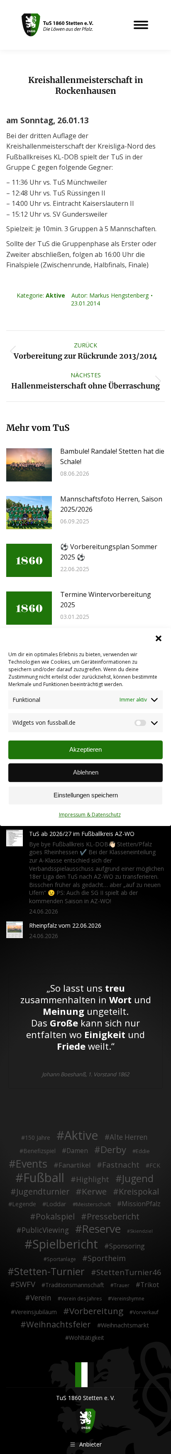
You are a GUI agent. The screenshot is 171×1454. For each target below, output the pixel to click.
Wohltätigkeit (86, 1338)
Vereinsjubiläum (36, 1312)
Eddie (143, 1151)
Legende (24, 1204)
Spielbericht (65, 1244)
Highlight (92, 1179)
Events (31, 1164)
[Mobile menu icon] (140, 25)
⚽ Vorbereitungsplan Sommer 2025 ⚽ (108, 552)
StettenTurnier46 (128, 1272)
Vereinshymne (127, 1298)
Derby (113, 1150)
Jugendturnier (42, 1192)
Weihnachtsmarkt (125, 1325)
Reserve (101, 1229)
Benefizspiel (39, 1151)
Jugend (138, 1179)
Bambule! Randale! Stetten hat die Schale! (112, 457)
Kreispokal (139, 1192)
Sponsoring (127, 1246)
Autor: (110, 295)
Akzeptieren (85, 749)
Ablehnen (85, 772)
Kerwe (94, 1192)
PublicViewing (45, 1230)
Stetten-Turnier (49, 1272)
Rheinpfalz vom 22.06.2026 (65, 925)
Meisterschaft (93, 1204)
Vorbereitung (96, 1311)
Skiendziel (141, 1231)
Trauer (121, 1285)
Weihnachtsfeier (58, 1324)
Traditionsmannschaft (74, 1285)
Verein (40, 1298)
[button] (158, 638)
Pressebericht (113, 1216)
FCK (154, 1165)
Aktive (55, 295)
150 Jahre (37, 1137)
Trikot (149, 1285)
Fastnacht (120, 1165)
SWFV (25, 1284)
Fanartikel (74, 1165)
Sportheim (107, 1258)
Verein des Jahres (81, 1298)
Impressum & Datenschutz (90, 814)
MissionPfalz (141, 1204)
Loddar (56, 1204)
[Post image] (29, 464)
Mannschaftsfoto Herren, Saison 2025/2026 (111, 504)
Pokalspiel (55, 1216)
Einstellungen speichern (86, 795)
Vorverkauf (146, 1312)
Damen (77, 1151)
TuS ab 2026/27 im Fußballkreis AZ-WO (81, 834)
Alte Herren (129, 1137)
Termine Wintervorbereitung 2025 (105, 600)
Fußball (43, 1178)
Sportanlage (61, 1259)
